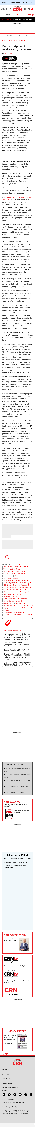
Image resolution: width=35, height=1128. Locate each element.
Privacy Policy (19, 1102)
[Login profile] (33, 15)
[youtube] (20, 1094)
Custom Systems (10, 583)
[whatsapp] (31, 1094)
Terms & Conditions (8, 1102)
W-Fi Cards (26, 608)
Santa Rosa (19, 571)
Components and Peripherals (14, 589)
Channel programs (24, 587)
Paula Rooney (8, 53)
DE (25, 9)
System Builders (21, 580)
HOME (5, 35)
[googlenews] (25, 1094)
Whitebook (7, 580)
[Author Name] (7, 533)
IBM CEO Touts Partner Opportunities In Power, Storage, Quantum (16, 644)
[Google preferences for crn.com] (9, 58)
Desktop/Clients (9, 596)
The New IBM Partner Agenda (9, 939)
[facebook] (4, 1094)
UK (29, 9)
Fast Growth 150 (16, 19)
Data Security (8, 605)
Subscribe (7, 1043)
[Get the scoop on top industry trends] (11, 974)
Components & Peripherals (12, 40)
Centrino (20, 573)
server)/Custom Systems (12, 601)
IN (6, 9)
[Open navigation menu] (3, 14)
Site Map (14, 1107)
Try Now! (26, 2)
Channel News (9, 587)
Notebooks (19, 603)
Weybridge (7, 571)
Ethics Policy (7, 1083)
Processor (7, 576)
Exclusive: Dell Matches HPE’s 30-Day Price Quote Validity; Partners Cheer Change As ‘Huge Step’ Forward (17, 656)
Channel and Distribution (12, 615)
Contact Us (6, 1078)
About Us (5, 1074)
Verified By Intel (15, 569)
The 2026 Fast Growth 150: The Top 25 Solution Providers (16, 650)
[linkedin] (9, 1094)
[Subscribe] (22, 1048)
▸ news (9, 35)
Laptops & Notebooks (11, 608)
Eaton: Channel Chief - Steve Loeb (15, 792)
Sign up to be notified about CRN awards (15, 805)
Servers (27, 615)
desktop (24, 599)
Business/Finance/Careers (13, 612)
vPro (25, 567)
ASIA (3, 9)
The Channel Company (10, 1088)
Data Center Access (24, 605)
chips (25, 592)
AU (10, 9)
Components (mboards (12, 592)
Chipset (17, 576)
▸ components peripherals (23, 35)
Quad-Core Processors (12, 578)
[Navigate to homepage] (17, 11)
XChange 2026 (27, 19)
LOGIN (28, 15)
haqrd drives (8, 594)
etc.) (17, 594)
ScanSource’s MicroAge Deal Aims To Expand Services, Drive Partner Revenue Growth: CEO (17, 664)
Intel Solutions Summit (11, 567)
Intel (16, 564)
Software (7, 610)
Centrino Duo (8, 573)
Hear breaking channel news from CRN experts (16, 981)
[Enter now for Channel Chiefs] (10, 819)
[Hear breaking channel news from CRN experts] (11, 991)
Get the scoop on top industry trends (16, 966)
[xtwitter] (14, 1094)
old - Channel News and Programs (16, 585)
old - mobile (8, 603)
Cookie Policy (6, 1107)
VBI (5, 569)
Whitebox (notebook (11, 599)
